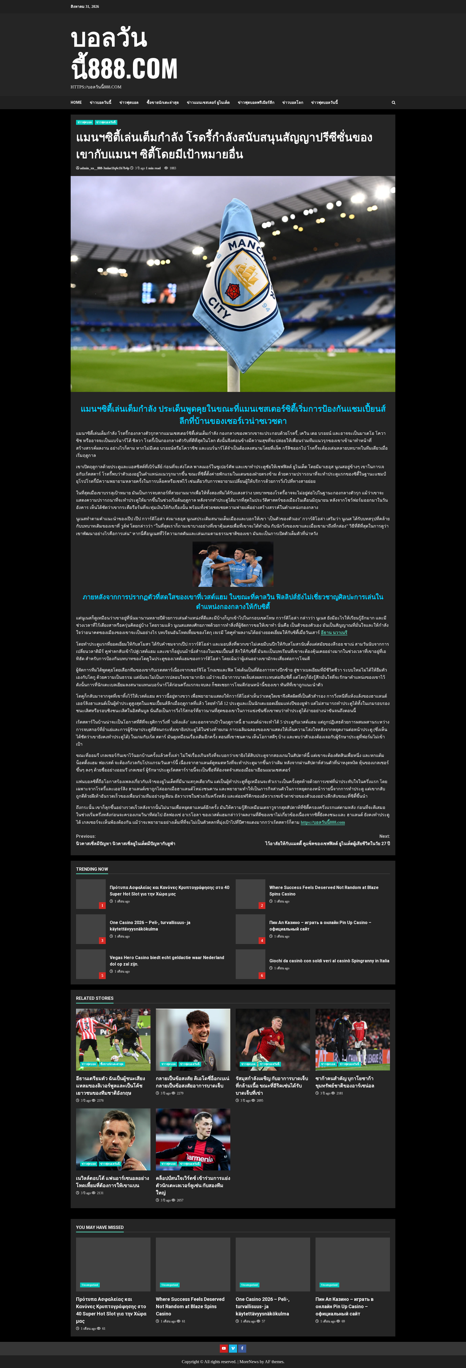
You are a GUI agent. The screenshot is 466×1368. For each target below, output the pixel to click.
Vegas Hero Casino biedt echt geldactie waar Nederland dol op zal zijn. (91, 964)
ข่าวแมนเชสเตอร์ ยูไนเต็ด (208, 102)
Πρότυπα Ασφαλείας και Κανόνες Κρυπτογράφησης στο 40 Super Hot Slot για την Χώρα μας (91, 894)
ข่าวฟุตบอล (129, 102)
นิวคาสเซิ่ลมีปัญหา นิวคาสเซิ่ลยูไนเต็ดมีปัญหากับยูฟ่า (125, 840)
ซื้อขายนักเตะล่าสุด (163, 102)
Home (76, 102)
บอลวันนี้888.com (124, 51)
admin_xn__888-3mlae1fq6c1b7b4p (104, 168)
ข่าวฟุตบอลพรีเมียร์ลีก (256, 102)
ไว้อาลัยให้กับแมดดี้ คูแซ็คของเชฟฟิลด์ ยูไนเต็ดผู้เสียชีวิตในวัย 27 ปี (327, 840)
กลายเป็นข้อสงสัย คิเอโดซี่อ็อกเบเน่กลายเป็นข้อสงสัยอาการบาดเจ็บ (193, 1040)
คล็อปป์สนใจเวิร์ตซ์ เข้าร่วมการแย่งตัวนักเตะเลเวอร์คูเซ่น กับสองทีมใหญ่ (193, 1139)
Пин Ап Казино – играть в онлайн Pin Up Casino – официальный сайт (250, 929)
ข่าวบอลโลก (292, 102)
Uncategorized (90, 1284)
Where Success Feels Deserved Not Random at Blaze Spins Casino (250, 894)
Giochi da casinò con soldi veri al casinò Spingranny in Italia (250, 964)
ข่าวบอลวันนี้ (100, 102)
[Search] (393, 102)
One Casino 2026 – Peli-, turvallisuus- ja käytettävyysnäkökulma (91, 929)
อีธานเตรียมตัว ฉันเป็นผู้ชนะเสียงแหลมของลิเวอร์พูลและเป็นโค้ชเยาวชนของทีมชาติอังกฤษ (113, 1040)
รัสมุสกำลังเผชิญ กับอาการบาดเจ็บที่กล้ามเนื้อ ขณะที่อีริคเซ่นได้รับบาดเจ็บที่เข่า (273, 1040)
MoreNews (249, 1361)
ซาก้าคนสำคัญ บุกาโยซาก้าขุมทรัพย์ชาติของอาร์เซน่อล (353, 1040)
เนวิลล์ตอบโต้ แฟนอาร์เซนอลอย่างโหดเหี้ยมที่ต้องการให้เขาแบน (113, 1139)
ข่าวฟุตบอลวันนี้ (324, 102)
